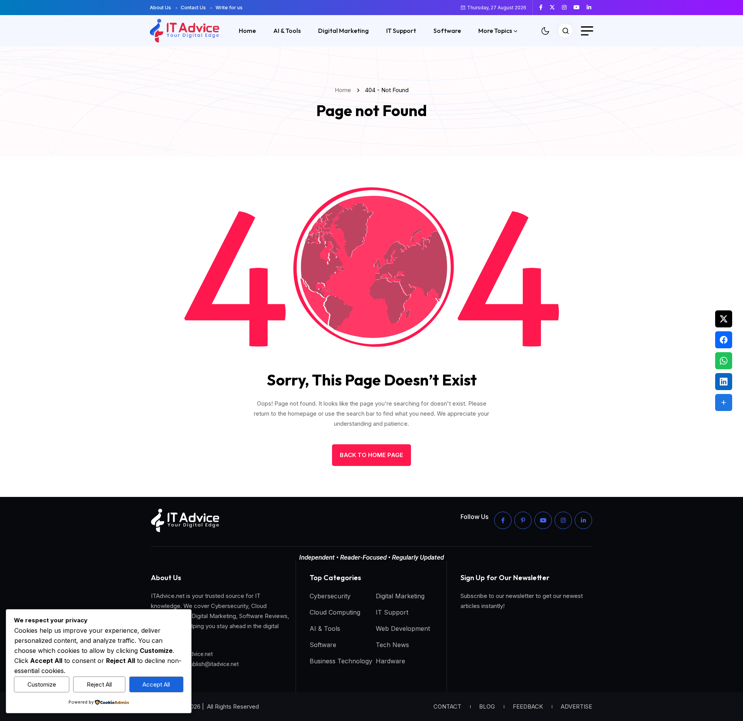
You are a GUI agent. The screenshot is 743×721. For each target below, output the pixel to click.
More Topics (495, 30)
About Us (160, 7)
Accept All (156, 684)
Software (447, 30)
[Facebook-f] (503, 520)
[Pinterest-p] (523, 520)
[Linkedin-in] (583, 520)
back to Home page (371, 455)
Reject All (99, 684)
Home (247, 30)
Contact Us (193, 7)
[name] (543, 7)
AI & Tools (287, 30)
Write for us (229, 7)
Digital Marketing (343, 30)
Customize (41, 684)
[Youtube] (543, 520)
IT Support (401, 30)
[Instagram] (563, 520)
